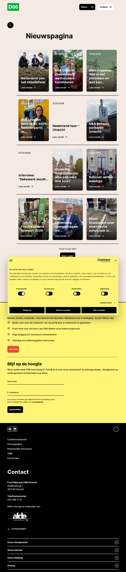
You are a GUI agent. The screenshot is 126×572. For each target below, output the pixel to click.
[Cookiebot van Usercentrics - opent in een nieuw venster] (99, 260)
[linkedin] (14, 429)
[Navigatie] (115, 429)
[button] (88, 7)
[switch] (49, 294)
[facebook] (10, 429)
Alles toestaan (99, 310)
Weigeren (27, 310)
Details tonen (106, 303)
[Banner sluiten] (116, 260)
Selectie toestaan (63, 310)
